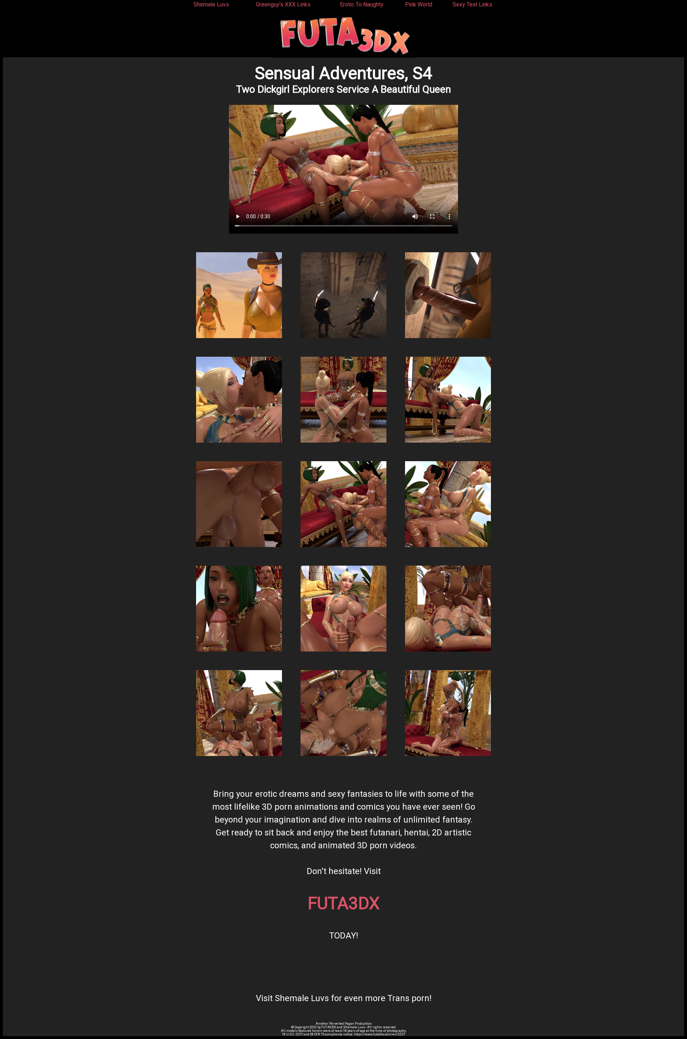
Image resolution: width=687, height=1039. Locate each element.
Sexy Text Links (472, 4)
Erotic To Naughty (362, 4)
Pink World (418, 4)
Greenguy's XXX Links (283, 4)
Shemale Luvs (211, 4)
